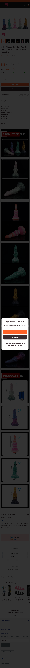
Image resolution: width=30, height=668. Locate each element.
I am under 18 (15, 337)
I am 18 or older (15, 332)
